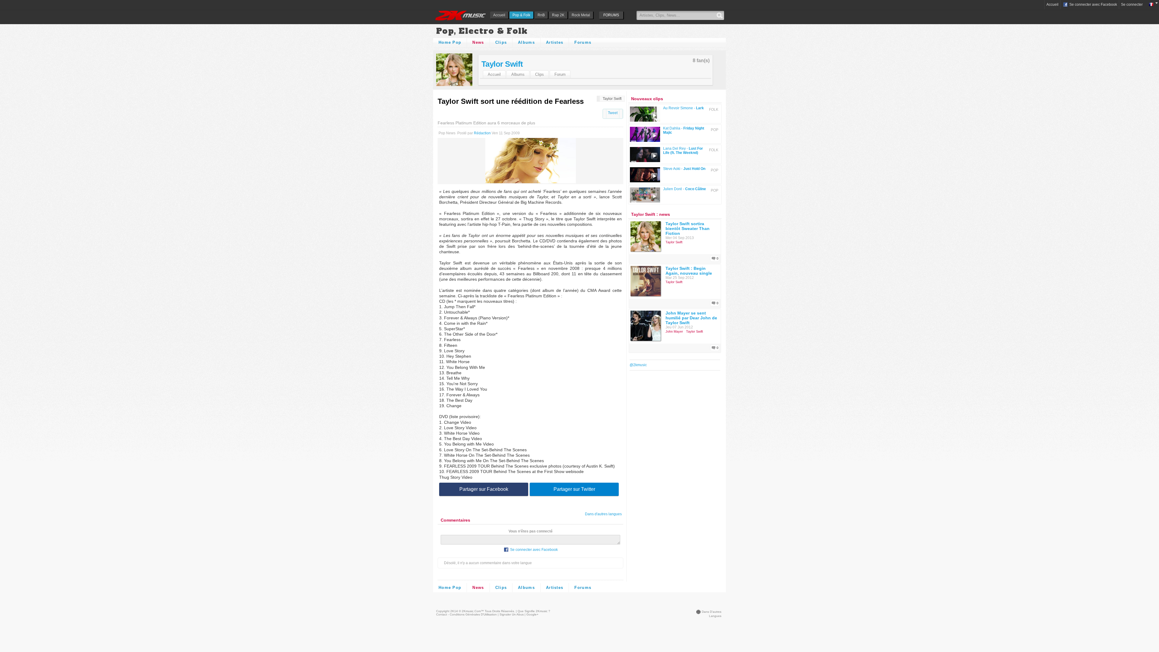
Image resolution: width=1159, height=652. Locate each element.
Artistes (554, 42)
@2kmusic (638, 365)
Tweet (613, 113)
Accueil (499, 15)
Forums (582, 42)
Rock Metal (581, 15)
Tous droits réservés (499, 611)
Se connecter (1132, 4)
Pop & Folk (521, 15)
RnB (541, 15)
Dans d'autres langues (603, 514)
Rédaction (482, 133)
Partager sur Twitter (574, 489)
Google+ (532, 614)
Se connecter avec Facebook (1092, 4)
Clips (501, 42)
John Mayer (674, 331)
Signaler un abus (512, 614)
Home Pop (450, 42)
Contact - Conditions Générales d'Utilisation (466, 614)
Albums (526, 42)
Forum (560, 74)
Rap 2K (558, 15)
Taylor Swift (502, 64)
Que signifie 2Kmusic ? (534, 611)
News (478, 42)
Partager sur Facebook (483, 489)
